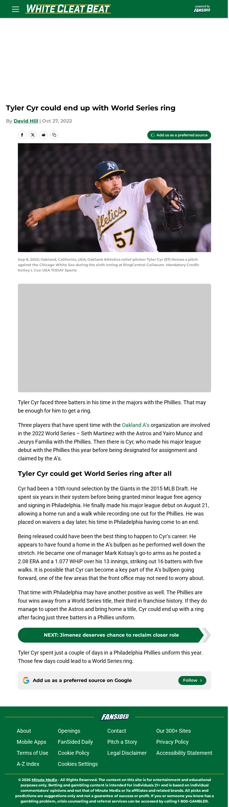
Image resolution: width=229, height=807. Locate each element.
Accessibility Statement (184, 753)
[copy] (54, 135)
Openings (69, 731)
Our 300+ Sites (173, 731)
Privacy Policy (172, 742)
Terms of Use (32, 753)
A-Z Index (28, 764)
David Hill (26, 121)
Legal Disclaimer (127, 753)
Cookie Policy (73, 753)
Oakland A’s (135, 425)
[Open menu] (15, 9)
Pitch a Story (122, 742)
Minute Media (44, 779)
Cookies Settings (78, 764)
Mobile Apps (31, 742)
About (24, 731)
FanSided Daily (75, 742)
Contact (116, 731)
